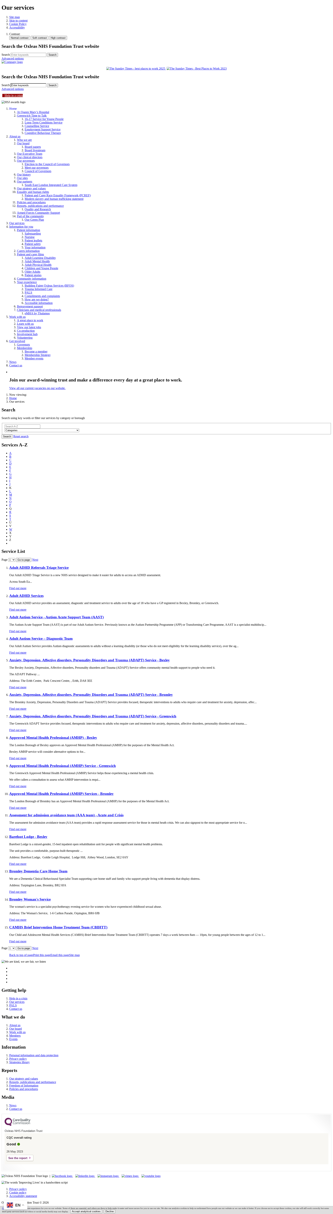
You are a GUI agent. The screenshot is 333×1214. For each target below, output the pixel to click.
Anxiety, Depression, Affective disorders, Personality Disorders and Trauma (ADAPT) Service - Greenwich (92, 716)
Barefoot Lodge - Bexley (28, 837)
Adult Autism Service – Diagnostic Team (41, 638)
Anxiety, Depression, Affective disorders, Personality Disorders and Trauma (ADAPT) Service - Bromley (91, 695)
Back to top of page (21, 955)
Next (35, 559)
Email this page (59, 955)
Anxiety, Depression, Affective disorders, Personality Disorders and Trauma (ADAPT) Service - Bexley (89, 660)
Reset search (21, 436)
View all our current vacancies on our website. (37, 388)
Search (6, 54)
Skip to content (18, 20)
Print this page (41, 955)
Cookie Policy (18, 24)
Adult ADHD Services (26, 596)
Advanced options (13, 58)
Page (5, 559)
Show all (14, 543)
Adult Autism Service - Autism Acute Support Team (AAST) (56, 617)
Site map (14, 17)
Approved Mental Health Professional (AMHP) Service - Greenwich (62, 766)
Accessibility (17, 27)
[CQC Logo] (17, 1124)
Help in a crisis (14, 95)
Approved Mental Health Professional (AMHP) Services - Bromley (61, 794)
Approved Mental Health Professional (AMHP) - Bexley (53, 738)
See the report (17, 1158)
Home (13, 398)
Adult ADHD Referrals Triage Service (39, 568)
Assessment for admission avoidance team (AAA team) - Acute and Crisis (66, 815)
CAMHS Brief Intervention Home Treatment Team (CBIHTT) (58, 927)
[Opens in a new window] (62, 1176)
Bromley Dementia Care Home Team (38, 871)
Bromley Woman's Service (30, 899)
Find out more (17, 588)
